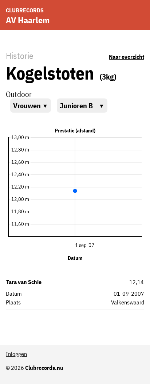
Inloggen (16, 354)
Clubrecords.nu (44, 367)
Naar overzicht (126, 56)
